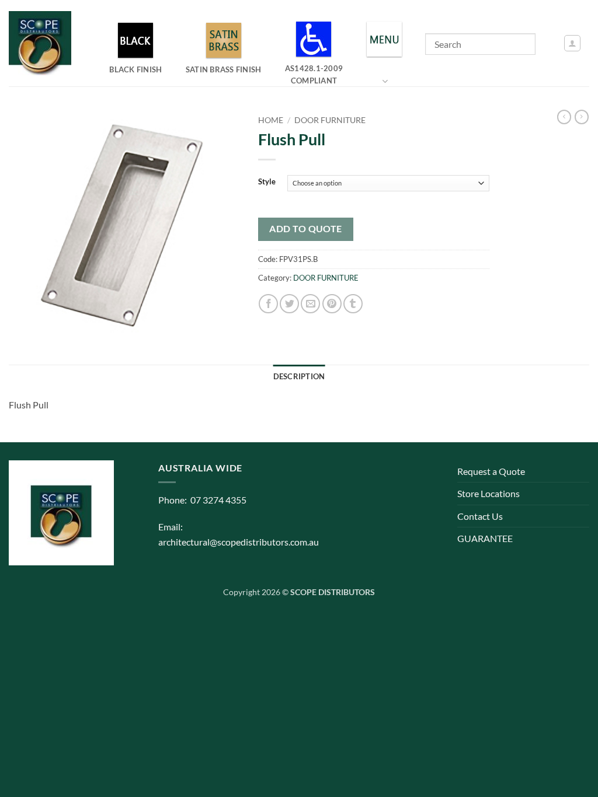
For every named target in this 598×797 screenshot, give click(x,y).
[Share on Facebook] (268, 303)
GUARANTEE (485, 538)
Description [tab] (299, 376)
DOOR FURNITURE (330, 120)
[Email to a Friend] (310, 303)
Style (267, 182)
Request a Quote (491, 471)
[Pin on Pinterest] (332, 303)
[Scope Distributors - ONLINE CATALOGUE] (43, 43)
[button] (572, 43)
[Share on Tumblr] (353, 303)
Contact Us (480, 516)
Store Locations (488, 493)
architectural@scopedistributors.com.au (238, 541)
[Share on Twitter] (289, 303)
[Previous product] (582, 117)
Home (270, 120)
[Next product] (564, 117)
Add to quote (305, 228)
